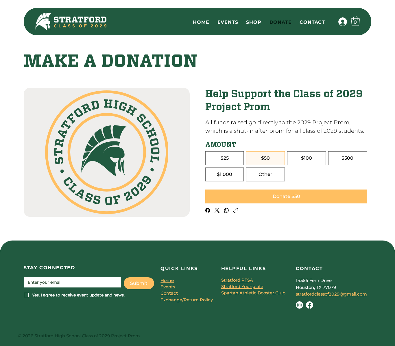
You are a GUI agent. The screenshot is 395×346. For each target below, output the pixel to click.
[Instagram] (299, 305)
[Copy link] (235, 210)
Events (167, 286)
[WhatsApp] (226, 210)
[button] (355, 21)
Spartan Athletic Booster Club (253, 293)
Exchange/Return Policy (186, 300)
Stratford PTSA (237, 280)
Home (167, 280)
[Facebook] (207, 210)
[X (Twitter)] (217, 210)
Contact (169, 293)
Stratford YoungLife (242, 286)
